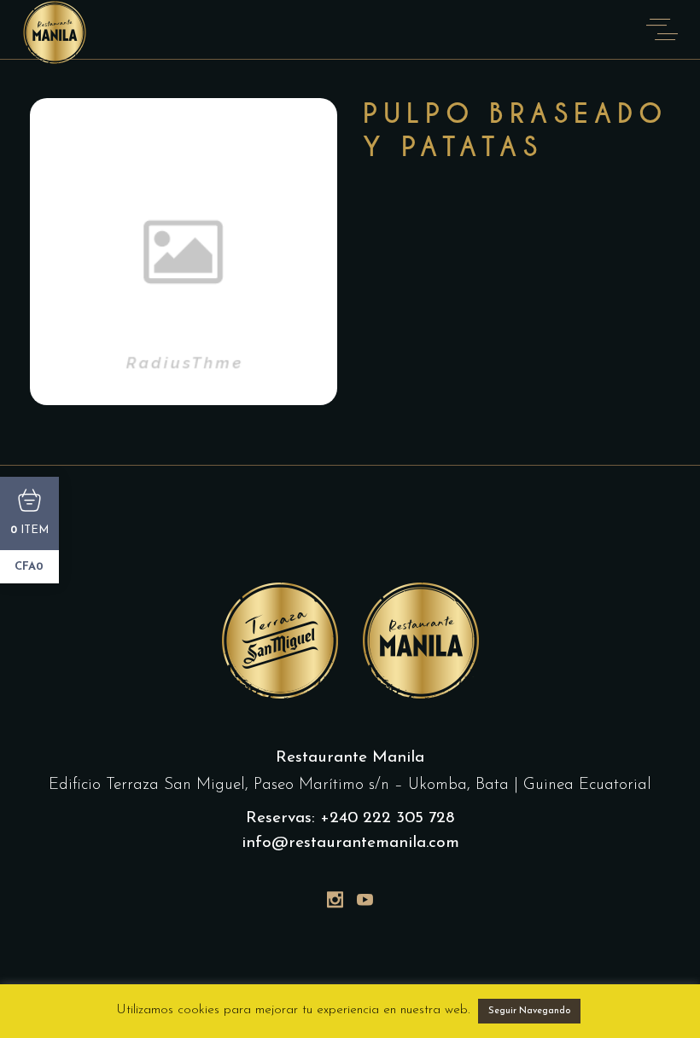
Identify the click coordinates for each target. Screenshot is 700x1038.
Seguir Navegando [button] (529, 1011)
